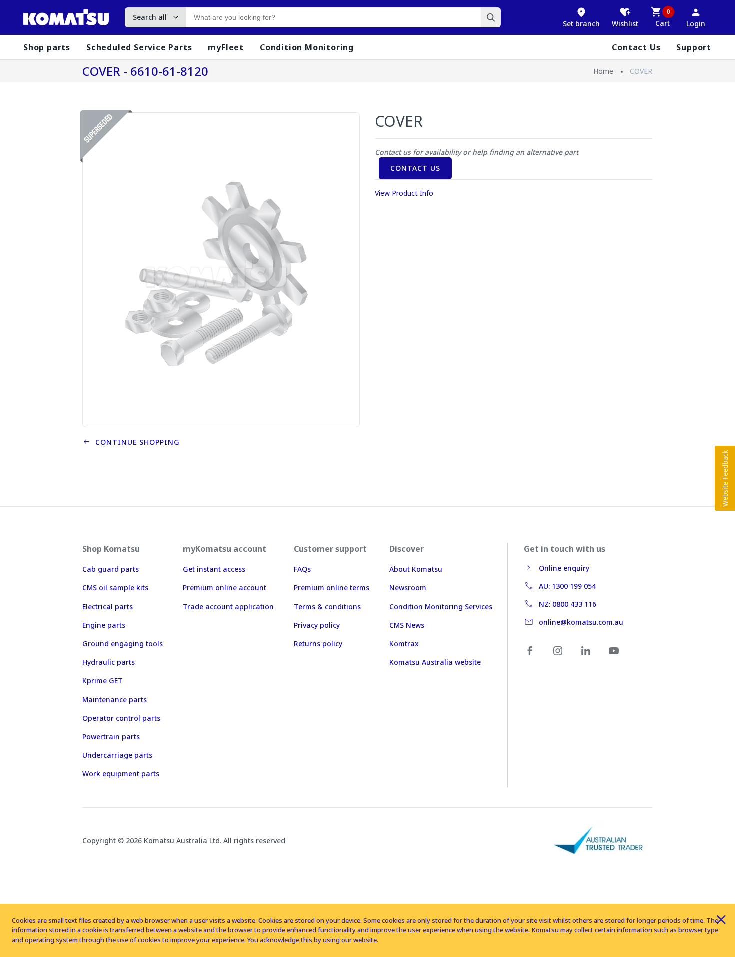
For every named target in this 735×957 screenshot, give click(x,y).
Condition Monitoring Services (441, 607)
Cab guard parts (110, 569)
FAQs (302, 569)
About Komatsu (416, 569)
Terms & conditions (327, 607)
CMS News (407, 625)
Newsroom (408, 587)
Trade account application (228, 607)
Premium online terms (332, 587)
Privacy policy (317, 625)
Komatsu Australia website (435, 662)
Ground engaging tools (122, 643)
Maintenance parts (114, 699)
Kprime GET (102, 681)
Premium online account (224, 587)
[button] (725, 478)
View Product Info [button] (404, 193)
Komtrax (404, 643)
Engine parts (104, 625)
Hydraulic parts (108, 662)
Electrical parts (107, 607)
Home (604, 71)
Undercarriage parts (117, 755)
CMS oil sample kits (115, 587)
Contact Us (415, 168)
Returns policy (318, 643)
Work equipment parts (121, 773)
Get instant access (214, 569)
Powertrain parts (111, 737)
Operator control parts (121, 718)
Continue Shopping (135, 442)
